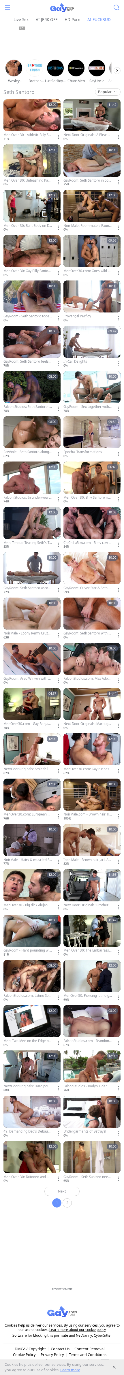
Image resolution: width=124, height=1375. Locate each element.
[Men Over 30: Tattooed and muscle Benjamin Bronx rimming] (32, 1162)
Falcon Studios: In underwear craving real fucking (27, 498)
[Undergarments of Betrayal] (92, 1117)
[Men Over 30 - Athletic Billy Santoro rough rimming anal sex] (32, 120)
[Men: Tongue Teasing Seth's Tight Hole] (32, 528)
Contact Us (60, 1348)
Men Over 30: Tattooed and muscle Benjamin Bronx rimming (27, 1177)
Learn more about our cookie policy (77, 1329)
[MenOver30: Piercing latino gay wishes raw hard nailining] (92, 981)
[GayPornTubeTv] (62, 7)
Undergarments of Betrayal (84, 1131)
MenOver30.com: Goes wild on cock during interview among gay (87, 271)
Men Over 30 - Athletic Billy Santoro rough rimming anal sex (26, 135)
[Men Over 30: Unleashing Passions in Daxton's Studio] (32, 165)
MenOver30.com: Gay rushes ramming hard (87, 769)
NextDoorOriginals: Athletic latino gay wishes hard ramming (27, 769)
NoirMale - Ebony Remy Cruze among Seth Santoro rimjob (26, 633)
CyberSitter (103, 1335)
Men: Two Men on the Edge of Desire (26, 1041)
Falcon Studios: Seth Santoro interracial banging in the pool (27, 407)
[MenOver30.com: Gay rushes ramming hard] (92, 754)
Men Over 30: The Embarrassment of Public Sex (86, 950)
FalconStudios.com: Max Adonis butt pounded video (87, 679)
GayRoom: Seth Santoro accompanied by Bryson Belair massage (27, 588)
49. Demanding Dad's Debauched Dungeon (27, 1131)
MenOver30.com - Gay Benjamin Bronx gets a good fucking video (27, 724)
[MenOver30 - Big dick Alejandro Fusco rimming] (32, 890)
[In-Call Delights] (92, 347)
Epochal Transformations (82, 452)
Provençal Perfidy (77, 316)
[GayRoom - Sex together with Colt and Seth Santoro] (92, 392)
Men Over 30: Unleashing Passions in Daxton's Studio (27, 180)
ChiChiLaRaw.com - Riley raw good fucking (87, 543)
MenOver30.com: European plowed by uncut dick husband (26, 814)
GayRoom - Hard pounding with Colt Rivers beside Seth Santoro (27, 950)
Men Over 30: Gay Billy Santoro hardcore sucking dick (27, 271)
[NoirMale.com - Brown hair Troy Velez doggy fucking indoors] (92, 800)
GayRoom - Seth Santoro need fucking (86, 1177)
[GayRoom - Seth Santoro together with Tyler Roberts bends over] (32, 301)
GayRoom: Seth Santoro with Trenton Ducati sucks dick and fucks (87, 633)
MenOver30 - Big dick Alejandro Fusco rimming (27, 905)
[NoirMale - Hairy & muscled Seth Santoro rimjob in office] (32, 845)
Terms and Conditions (87, 1354)
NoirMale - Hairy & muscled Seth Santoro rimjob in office (27, 860)
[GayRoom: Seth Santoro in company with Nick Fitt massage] (92, 165)
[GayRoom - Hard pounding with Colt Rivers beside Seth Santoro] (32, 936)
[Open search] (116, 7)
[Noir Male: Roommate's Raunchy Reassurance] (92, 211)
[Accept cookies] (114, 1367)
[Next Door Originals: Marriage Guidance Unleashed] (92, 709)
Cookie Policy (24, 1354)
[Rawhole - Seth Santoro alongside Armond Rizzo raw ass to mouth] (32, 437)
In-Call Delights (75, 361)
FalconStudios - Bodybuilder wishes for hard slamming (87, 1086)
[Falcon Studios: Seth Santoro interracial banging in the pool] (32, 392)
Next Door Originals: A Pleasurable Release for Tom (87, 135)
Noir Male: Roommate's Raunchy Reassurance (87, 226)
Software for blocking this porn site (40, 1335)
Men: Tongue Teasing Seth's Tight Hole (26, 543)
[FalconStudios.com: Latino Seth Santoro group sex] (32, 981)
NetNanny (84, 1335)
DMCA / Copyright (30, 1348)
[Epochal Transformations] (92, 437)
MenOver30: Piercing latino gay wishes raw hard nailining (87, 996)
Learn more (70, 1369)
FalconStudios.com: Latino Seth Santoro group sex (27, 996)
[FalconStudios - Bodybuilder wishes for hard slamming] (92, 1071)
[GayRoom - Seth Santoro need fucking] (92, 1162)
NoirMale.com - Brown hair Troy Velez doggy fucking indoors (87, 814)
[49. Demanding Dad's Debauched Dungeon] (32, 1117)
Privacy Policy (52, 1354)
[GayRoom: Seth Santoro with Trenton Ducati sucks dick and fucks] (92, 619)
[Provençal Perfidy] (92, 301)
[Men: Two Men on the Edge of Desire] (32, 1026)
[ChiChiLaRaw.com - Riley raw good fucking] (92, 528)
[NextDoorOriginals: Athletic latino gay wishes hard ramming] (32, 754)
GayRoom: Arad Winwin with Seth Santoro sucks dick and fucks (27, 679)
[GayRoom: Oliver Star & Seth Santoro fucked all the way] (92, 573)
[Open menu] (7, 7)
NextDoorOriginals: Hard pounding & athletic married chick (27, 1086)
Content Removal (89, 1348)
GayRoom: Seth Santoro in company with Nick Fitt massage (87, 180)
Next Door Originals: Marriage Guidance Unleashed (86, 724)
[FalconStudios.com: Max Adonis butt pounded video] (92, 664)
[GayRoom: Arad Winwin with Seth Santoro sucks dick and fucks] (32, 664)
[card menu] (58, 136)
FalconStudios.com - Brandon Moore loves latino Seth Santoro (87, 1041)
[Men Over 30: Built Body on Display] (32, 211)
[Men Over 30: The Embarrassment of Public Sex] (92, 936)
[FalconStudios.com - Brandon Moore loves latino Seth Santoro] (92, 1026)
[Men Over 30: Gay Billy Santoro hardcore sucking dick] (32, 256)
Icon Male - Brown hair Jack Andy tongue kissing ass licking (86, 860)
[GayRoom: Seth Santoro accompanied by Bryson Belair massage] (32, 573)
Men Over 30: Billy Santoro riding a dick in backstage (87, 498)
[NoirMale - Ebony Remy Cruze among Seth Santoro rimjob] (32, 619)
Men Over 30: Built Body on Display (27, 226)
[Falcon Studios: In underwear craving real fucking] (32, 483)
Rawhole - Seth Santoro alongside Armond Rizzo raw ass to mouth (27, 452)
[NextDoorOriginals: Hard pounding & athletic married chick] (32, 1071)
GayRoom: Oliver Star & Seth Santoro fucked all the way (87, 588)
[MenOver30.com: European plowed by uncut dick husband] (32, 800)
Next (62, 1191)
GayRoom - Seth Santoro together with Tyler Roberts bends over (27, 316)
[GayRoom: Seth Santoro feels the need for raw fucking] (32, 347)
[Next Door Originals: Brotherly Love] (92, 890)
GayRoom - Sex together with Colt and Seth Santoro (87, 407)
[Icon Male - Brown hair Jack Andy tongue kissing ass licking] (92, 845)
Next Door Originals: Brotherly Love (87, 905)
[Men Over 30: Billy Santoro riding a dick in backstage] (92, 483)
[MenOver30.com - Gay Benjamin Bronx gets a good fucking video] (32, 709)
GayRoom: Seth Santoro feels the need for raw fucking (27, 361)
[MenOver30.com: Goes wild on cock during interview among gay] (92, 256)
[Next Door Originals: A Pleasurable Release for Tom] (92, 120)
